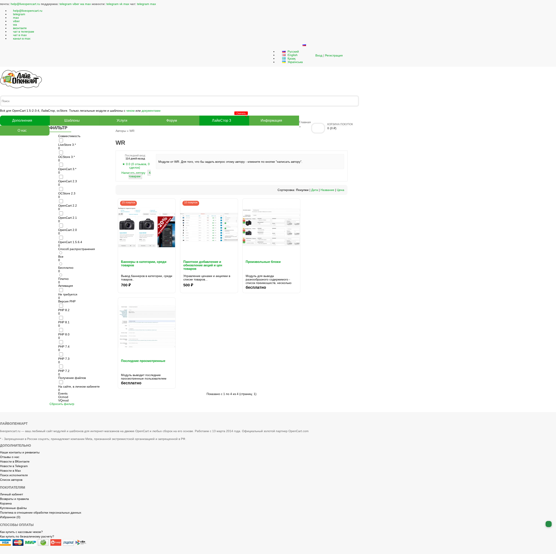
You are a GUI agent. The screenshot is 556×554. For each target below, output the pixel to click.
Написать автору (133, 172)
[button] (310, 55)
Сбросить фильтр (62, 404)
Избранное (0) (10, 517)
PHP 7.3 (64, 358)
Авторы (121, 131)
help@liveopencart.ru (25, 4)
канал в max (21, 38)
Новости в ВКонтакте (15, 461)
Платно (63, 278)
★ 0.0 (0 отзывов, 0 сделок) (136, 165)
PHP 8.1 (64, 322)
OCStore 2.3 (66, 193)
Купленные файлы (13, 508)
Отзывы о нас (9, 457)
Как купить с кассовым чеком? (21, 532)
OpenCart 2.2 (67, 205)
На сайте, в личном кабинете (79, 386)
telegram (66, 4)
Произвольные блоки (263, 262)
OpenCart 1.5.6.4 (70, 242)
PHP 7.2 (64, 371)
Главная (305, 122)
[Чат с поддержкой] (549, 524)
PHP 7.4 (64, 346)
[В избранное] (172, 202)
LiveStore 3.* (67, 144)
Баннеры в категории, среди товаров (143, 263)
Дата (314, 190)
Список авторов (11, 479)
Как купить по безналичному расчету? (27, 536)
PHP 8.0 (64, 334)
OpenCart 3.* (67, 169)
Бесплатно (65, 267)
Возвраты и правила (14, 499)
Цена (340, 190)
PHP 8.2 (64, 310)
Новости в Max (10, 470)
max (88, 4)
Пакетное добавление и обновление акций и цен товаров (202, 265)
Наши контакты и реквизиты (20, 452)
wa (82, 4)
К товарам (140, 174)
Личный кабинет (11, 494)
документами (151, 110)
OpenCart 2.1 (67, 217)
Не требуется (67, 294)
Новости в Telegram (14, 466)
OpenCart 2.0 (67, 230)
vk (120, 4)
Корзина (6, 503)
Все (60, 256)
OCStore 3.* (66, 157)
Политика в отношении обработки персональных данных (40, 512)
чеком (130, 110)
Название (327, 190)
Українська (295, 62)
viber (76, 4)
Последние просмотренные (143, 361)
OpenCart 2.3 (67, 181)
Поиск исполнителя (14, 475)
